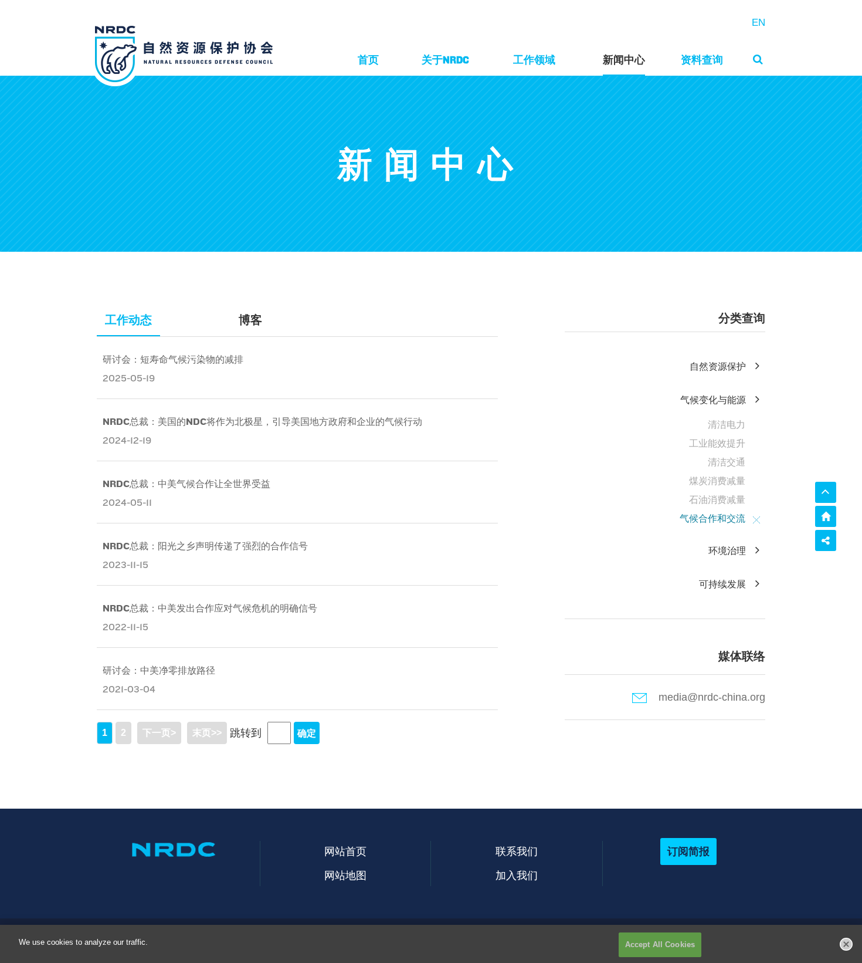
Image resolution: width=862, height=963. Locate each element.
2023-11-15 (125, 564)
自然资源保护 (718, 366)
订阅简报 (688, 851)
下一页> (159, 733)
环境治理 (727, 551)
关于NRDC (445, 59)
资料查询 (702, 59)
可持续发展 (722, 584)
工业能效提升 (717, 443)
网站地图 (345, 875)
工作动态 (128, 320)
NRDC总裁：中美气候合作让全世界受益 (186, 483)
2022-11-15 (125, 627)
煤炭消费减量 (717, 481)
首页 (368, 59)
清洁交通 (726, 462)
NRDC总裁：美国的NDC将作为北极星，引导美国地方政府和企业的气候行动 (262, 421)
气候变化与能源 (713, 400)
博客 (250, 320)
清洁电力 (726, 425)
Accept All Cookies (660, 944)
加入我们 (517, 875)
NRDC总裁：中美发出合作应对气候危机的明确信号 (210, 608)
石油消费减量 (717, 500)
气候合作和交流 (712, 518)
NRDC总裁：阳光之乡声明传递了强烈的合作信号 (205, 546)
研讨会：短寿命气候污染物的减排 (173, 359)
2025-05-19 (129, 378)
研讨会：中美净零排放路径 (159, 670)
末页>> (207, 733)
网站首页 (345, 851)
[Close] (846, 944)
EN (758, 22)
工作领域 (534, 59)
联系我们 (517, 851)
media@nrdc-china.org (712, 697)
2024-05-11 (127, 502)
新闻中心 (624, 59)
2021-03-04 (129, 689)
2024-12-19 (127, 440)
